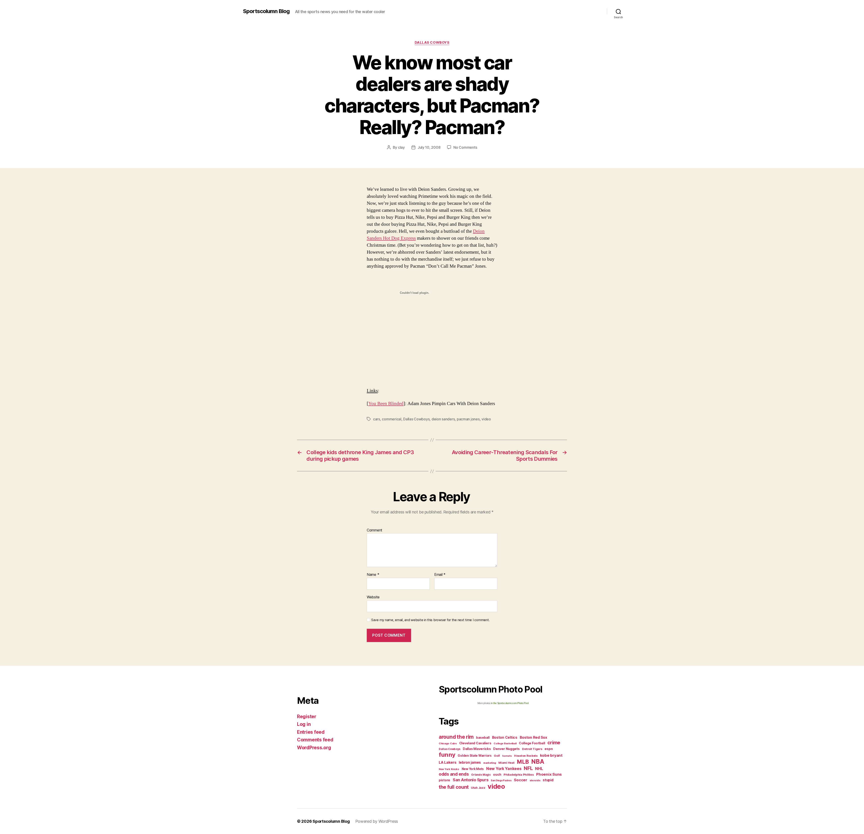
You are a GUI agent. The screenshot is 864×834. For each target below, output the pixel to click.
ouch (497, 774)
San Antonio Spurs (470, 779)
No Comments (465, 147)
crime (553, 742)
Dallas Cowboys (432, 43)
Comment (374, 530)
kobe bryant (551, 755)
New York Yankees (504, 768)
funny (447, 754)
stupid (548, 780)
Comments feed (315, 740)
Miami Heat (506, 762)
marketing (489, 762)
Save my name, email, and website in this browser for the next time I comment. (430, 620)
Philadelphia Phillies (519, 774)
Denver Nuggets (506, 749)
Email (440, 575)
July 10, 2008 (429, 147)
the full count (454, 787)
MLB (523, 761)
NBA (537, 761)
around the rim (456, 737)
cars (376, 419)
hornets (507, 755)
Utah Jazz (478, 787)
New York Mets (473, 769)
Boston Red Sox (533, 737)
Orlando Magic (481, 774)
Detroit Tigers (532, 749)
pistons (444, 780)
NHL (539, 768)
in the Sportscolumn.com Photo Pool (509, 703)
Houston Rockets (526, 755)
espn (548, 749)
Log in (303, 724)
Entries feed (311, 732)
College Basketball (505, 743)
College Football (532, 743)
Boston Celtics (504, 737)
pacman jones (468, 419)
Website (373, 597)
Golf (497, 755)
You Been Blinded (385, 404)
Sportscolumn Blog (266, 11)
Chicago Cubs (448, 743)
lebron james (470, 762)
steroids (535, 780)
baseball (483, 737)
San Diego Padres (501, 780)
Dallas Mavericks (477, 749)
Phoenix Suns (549, 774)
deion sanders (443, 419)
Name (373, 575)
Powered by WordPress (376, 821)
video (486, 419)
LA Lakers (448, 762)
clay (401, 147)
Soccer (520, 780)
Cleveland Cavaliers (475, 743)
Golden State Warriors (474, 755)
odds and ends (454, 774)
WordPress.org (314, 747)
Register (306, 716)
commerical (391, 419)
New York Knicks (449, 769)
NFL (528, 768)
